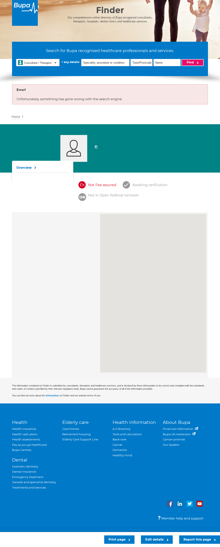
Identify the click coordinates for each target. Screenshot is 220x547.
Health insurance (24, 429)
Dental (19, 460)
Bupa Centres (21, 450)
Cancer (117, 444)
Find (191, 62)
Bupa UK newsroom (177, 434)
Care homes (70, 429)
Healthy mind (122, 455)
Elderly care (75, 422)
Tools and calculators (127, 434)
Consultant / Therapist (38, 62)
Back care (119, 439)
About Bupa (176, 422)
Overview (24, 168)
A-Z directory (121, 429)
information (52, 395)
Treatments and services (29, 487)
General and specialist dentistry (34, 482)
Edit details (155, 539)
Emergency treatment (27, 477)
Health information (134, 422)
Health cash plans (24, 434)
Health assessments (26, 439)
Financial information (178, 429)
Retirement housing (76, 434)
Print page (117, 539)
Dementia (120, 450)
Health (19, 422)
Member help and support (181, 518)
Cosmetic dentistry (25, 466)
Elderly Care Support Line (80, 439)
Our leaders (171, 444)
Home (16, 116)
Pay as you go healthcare (29, 444)
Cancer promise (174, 439)
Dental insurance (24, 471)
